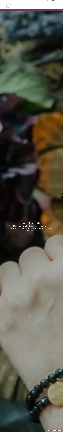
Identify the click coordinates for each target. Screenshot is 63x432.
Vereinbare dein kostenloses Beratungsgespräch (54, 430)
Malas (21, 5)
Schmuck (30, 5)
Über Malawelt (40, 5)
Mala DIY (25, 5)
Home (35, 5)
